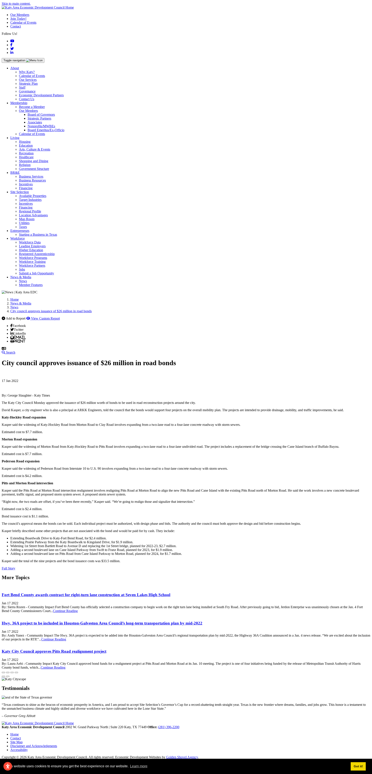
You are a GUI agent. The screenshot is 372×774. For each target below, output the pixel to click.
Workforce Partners (32, 265)
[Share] (7, 672)
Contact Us (26, 99)
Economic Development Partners (41, 95)
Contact (15, 26)
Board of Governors (41, 114)
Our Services (28, 80)
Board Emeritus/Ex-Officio (46, 130)
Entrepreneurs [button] (19, 230)
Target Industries (30, 200)
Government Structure (34, 169)
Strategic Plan (28, 83)
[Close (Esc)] (3, 672)
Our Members (19, 15)
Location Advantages (33, 215)
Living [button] (14, 138)
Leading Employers (32, 246)
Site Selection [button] (19, 192)
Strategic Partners (39, 118)
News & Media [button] (20, 277)
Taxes (23, 227)
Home (14, 734)
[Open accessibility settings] (7, 766)
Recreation (26, 153)
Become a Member (32, 107)
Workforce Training (32, 261)
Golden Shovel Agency (182, 757)
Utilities (24, 223)
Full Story (8, 568)
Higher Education (31, 250)
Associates (35, 122)
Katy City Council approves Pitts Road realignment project (54, 651)
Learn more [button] (138, 766)
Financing (26, 188)
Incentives (26, 184)
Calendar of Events (23, 22)
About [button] (14, 68)
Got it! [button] (358, 766)
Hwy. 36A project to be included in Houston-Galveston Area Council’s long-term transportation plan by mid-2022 (102, 623)
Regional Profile (30, 211)
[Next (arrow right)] (7, 676)
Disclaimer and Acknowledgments (33, 746)
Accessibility (19, 750)
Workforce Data (30, 242)
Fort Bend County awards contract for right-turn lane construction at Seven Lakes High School (86, 594)
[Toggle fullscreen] (12, 672)
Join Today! (18, 18)
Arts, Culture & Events (34, 149)
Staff (22, 87)
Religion (25, 165)
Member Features (31, 285)
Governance (27, 91)
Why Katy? (27, 72)
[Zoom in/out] (16, 672)
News (23, 281)
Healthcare (26, 157)
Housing (25, 141)
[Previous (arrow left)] (3, 676)
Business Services (31, 176)
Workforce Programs (33, 258)
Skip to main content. (16, 3)
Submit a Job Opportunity (36, 273)
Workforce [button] (17, 238)
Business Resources (32, 180)
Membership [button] (18, 103)
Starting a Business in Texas (38, 234)
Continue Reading (65, 611)
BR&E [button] (15, 172)
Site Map (16, 742)
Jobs (22, 269)
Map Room (26, 219)
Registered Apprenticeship (37, 254)
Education (26, 145)
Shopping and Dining (33, 161)
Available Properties (32, 196)
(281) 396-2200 (168, 727)
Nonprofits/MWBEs (41, 126)
